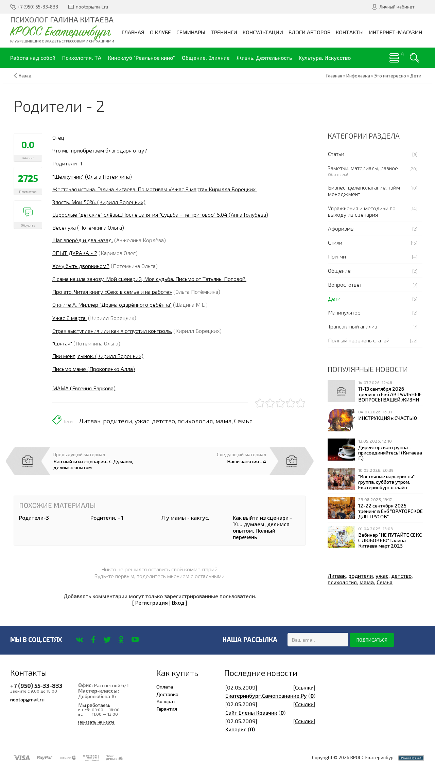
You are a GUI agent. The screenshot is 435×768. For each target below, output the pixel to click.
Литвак (90, 421)
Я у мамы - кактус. (185, 517)
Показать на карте (96, 722)
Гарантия (166, 709)
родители (117, 421)
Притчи (337, 256)
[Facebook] (93, 639)
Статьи (336, 153)
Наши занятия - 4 (246, 461)
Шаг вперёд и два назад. (82, 240)
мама (223, 421)
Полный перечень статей (358, 340)
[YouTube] (135, 639)
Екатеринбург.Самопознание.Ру (266, 695)
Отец (58, 137)
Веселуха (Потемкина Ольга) (88, 227)
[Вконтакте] (79, 639)
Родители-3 (34, 517)
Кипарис (235, 729)
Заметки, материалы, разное (363, 168)
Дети (334, 298)
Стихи (335, 242)
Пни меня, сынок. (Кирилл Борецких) (97, 356)
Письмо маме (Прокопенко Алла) (93, 368)
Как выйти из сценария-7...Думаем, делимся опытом (93, 464)
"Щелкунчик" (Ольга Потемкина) (92, 176)
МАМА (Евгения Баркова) (84, 388)
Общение (339, 270)
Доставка (167, 694)
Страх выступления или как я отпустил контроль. (112, 330)
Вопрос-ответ (345, 284)
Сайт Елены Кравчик (251, 712)
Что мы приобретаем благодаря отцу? (99, 150)
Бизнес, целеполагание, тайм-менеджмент (365, 190)
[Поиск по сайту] (414, 58)
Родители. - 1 (106, 517)
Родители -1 (67, 163)
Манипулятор (344, 312)
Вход (178, 602)
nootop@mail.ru (27, 699)
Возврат (165, 701)
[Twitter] (107, 639)
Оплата (164, 686)
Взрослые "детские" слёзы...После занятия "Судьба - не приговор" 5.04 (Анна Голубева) (160, 214)
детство (163, 421)
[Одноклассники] (121, 639)
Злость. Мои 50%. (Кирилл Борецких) (98, 202)
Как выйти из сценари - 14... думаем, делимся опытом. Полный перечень (262, 527)
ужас (142, 421)
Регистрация (151, 602)
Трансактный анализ (352, 326)
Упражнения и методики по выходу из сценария (362, 211)
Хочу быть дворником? (80, 266)
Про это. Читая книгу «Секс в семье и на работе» (112, 291)
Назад (25, 75)
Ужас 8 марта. (69, 318)
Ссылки (304, 687)
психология (195, 421)
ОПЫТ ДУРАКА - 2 (74, 253)
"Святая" (62, 343)
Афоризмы (341, 228)
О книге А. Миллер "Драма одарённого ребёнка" (112, 304)
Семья (243, 421)
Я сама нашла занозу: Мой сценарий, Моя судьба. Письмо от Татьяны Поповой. (149, 278)
